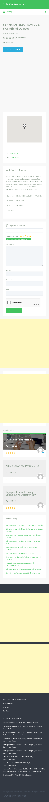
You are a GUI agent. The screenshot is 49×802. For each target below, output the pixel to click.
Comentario (10, 244)
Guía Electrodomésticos (17, 4)
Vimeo (24, 796)
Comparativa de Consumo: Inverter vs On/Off (21, 553)
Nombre (9, 270)
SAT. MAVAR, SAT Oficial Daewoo (21, 775)
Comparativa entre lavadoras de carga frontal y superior (24, 525)
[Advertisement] (24, 85)
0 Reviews (22, 38)
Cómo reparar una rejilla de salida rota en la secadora (23, 569)
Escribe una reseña (13, 49)
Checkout (6, 711)
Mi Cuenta (6, 707)
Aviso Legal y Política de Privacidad (14, 699)
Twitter (6, 796)
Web (7, 290)
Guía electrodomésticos (10, 796)
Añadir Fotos (9, 42)
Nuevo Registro (8, 703)
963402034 (14, 153)
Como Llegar (14, 157)
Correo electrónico (12, 280)
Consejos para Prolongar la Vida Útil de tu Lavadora (23, 573)
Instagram (20, 796)
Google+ (15, 796)
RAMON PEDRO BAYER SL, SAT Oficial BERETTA (24, 723)
